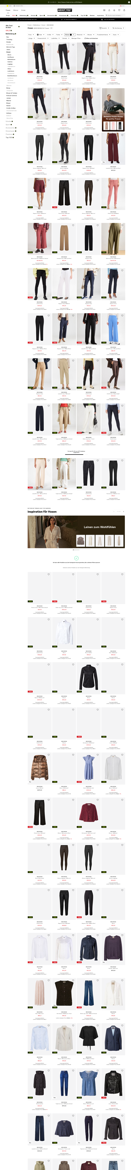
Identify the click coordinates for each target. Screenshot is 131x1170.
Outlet (9, 5)
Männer (15, 10)
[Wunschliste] (119, 10)
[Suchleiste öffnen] (106, 15)
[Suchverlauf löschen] (124, 15)
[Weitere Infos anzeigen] (39, 85)
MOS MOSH (50, 25)
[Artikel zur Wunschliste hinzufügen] (49, 45)
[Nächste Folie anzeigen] (123, 511)
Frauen (8, 10)
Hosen (43, 25)
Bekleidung (36, 25)
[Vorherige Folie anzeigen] (114, 511)
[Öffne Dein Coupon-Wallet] (104, 10)
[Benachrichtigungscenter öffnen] (114, 10)
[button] (104, 28)
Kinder (23, 10)
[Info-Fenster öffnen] (129, 2)
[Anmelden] (109, 10)
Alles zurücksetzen (92, 38)
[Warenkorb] (124, 10)
